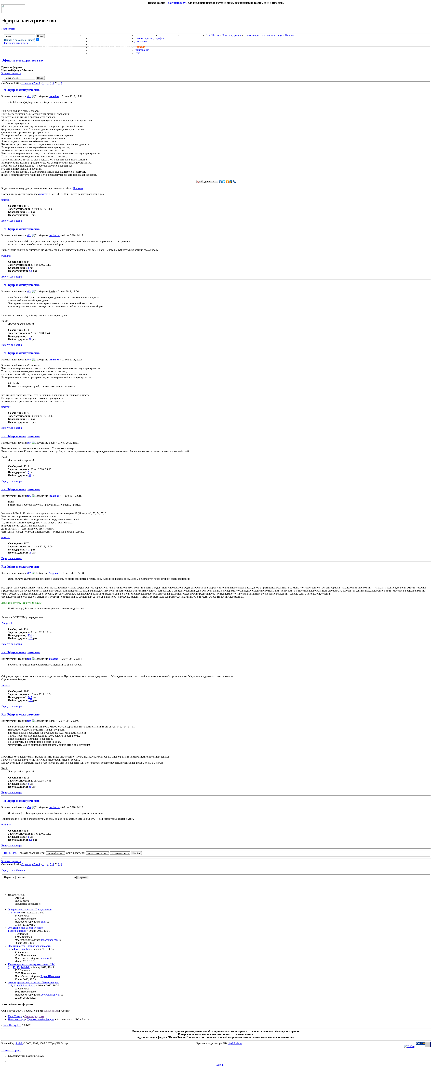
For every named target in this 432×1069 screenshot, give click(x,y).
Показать (78, 188)
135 (31, 700)
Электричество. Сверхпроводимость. (29, 946)
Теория (219, 1064)
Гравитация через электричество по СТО (31, 964)
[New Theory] (13, 12)
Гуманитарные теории (55, 47)
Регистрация (141, 49)
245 (30, 697)
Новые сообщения (52, 38)
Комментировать (11, 73)
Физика (289, 35)
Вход (137, 53)
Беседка (43, 53)
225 (31, 270)
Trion (43, 921)
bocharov (54, 235)
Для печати (140, 41)
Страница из (30, 83)
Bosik (52, 291)
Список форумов (231, 35)
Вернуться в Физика (13, 870)
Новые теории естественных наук (263, 35)
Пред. (7, 852)
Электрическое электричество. (25, 927)
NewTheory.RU (12, 1025)
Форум (35, 35)
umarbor (54, 96)
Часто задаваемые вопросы (111, 47)
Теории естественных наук (59, 50)
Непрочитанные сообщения (59, 41)
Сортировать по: (76, 852)
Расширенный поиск (16, 43)
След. (14, 852)
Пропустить (8, 28)
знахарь (53, 658)
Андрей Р (54, 573)
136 (30, 635)
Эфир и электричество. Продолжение (29, 909)
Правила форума (102, 44)
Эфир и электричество (22, 60)
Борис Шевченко (50, 976)
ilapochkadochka (17, 930)
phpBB (19, 1043)
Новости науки (146, 35)
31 (30, 339)
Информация (92, 35)
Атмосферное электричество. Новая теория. (33, 982)
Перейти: (9, 877)
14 (22, 967)
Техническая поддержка (109, 38)
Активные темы (50, 44)
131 (31, 638)
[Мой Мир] (231, 182)
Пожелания (98, 41)
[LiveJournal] (234, 182)
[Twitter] (224, 182)
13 (30, 214)
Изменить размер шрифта (149, 38)
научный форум (177, 2)
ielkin (27, 967)
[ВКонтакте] (220, 182)
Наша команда (16, 1019)
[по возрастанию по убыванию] (126, 852)
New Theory (212, 35)
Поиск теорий (170, 35)
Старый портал (193, 35)
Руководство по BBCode (108, 50)
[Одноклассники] (227, 182)
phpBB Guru (235, 1043)
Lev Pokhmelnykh (25, 985)
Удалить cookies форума (40, 1019)
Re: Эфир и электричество (20, 90)
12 (14, 967)
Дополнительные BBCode (109, 53)
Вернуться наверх (11, 220)
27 (29, 211)
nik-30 (16, 912)
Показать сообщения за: (32, 852)
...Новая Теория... (11, 1050)
